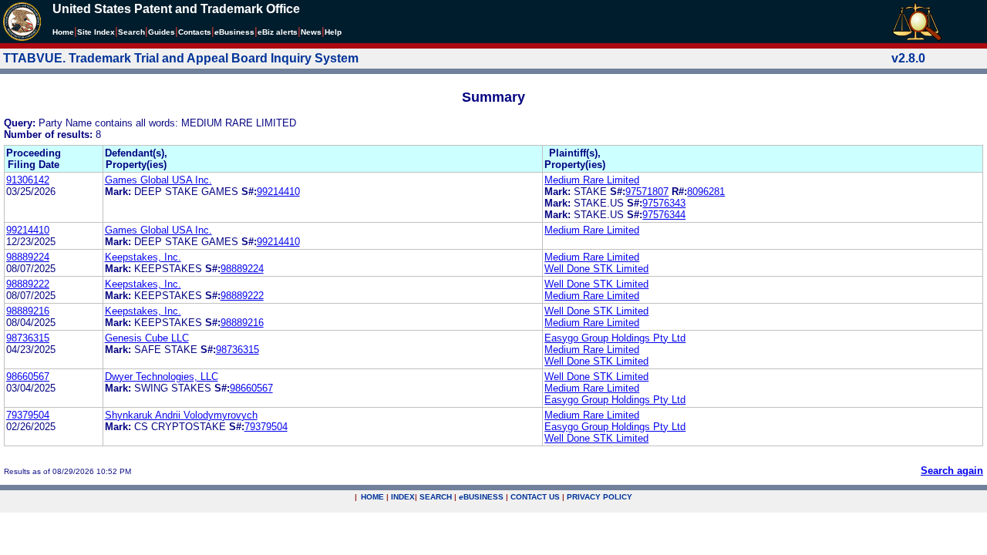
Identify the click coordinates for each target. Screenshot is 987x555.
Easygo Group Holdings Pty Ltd (615, 338)
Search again (952, 470)
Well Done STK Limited (596, 268)
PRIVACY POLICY (599, 497)
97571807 (647, 191)
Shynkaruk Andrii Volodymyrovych (181, 415)
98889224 (27, 257)
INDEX (403, 497)
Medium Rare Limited (591, 180)
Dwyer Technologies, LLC (161, 376)
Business (234, 32)
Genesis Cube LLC (147, 338)
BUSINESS (481, 497)
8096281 (706, 191)
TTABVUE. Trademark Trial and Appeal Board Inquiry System (181, 58)
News (311, 32)
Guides (161, 32)
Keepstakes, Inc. (143, 257)
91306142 (27, 180)
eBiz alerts (278, 32)
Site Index (96, 32)
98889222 (27, 284)
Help (333, 32)
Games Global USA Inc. (158, 180)
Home (63, 32)
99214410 (278, 191)
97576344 (664, 214)
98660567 (27, 376)
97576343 (664, 203)
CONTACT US (535, 497)
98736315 (27, 338)
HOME (372, 497)
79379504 (27, 415)
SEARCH (435, 497)
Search (131, 32)
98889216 (27, 311)
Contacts (194, 32)
